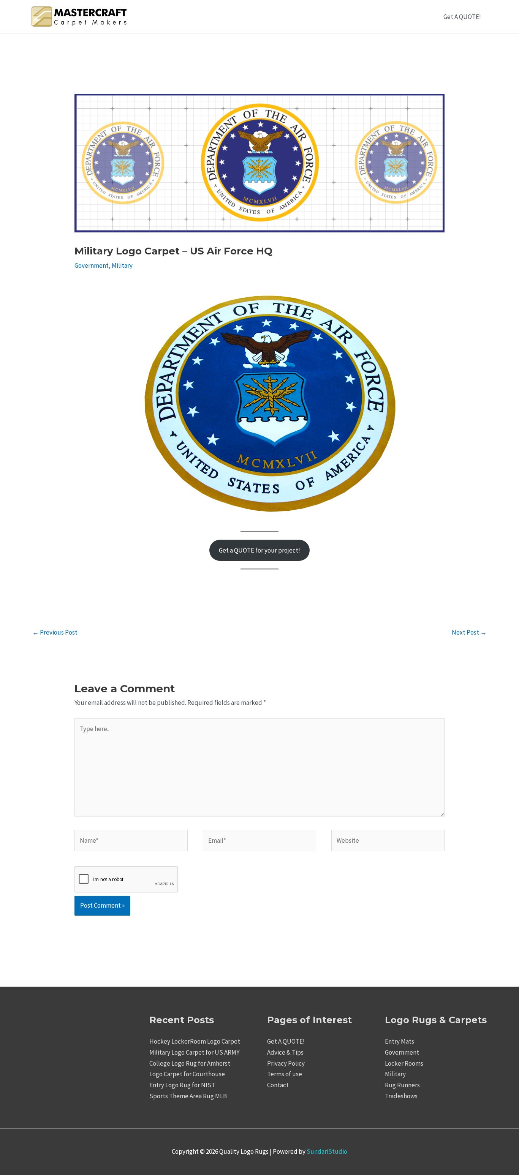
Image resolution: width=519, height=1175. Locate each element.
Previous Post (55, 632)
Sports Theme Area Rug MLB (188, 1096)
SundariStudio (327, 1151)
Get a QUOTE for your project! (259, 550)
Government (91, 265)
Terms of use (284, 1074)
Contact (278, 1085)
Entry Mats (399, 1041)
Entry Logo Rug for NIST (182, 1085)
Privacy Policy (286, 1063)
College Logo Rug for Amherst (189, 1063)
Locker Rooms (404, 1063)
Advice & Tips (285, 1052)
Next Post (469, 632)
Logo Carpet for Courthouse (187, 1074)
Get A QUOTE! (462, 17)
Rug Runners (402, 1085)
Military (122, 265)
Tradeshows (401, 1096)
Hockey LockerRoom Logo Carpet (194, 1041)
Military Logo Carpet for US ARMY (194, 1052)
